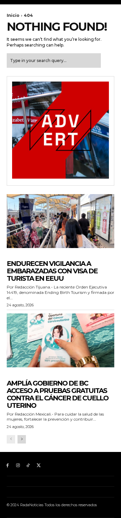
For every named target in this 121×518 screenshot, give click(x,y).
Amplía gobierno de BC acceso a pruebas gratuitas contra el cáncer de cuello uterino (57, 394)
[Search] (107, 60)
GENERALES (19, 257)
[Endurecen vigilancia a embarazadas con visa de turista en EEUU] (60, 221)
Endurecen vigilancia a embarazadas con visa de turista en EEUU (52, 271)
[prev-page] (11, 439)
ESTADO (15, 376)
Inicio (13, 15)
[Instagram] (18, 465)
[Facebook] (7, 465)
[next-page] (21, 439)
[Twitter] (38, 465)
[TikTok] (28, 465)
